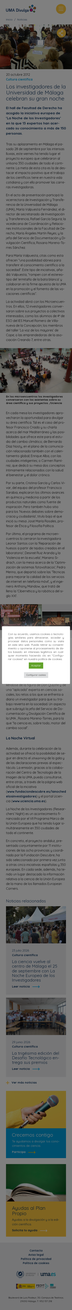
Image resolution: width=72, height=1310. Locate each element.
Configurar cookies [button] (36, 675)
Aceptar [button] (36, 665)
